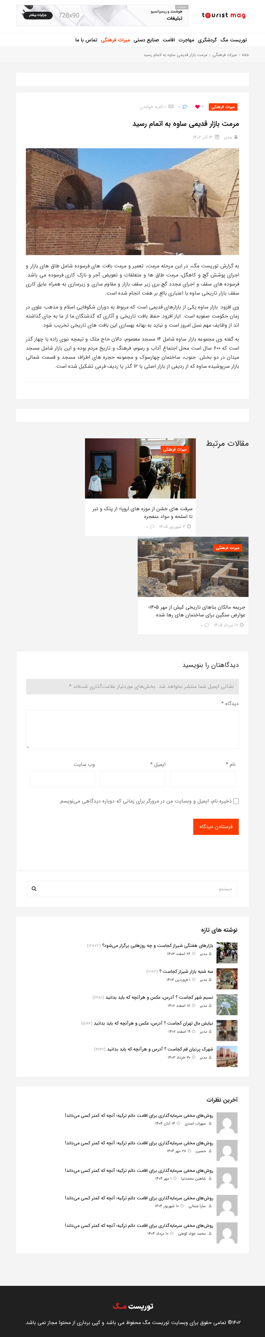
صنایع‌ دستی (146, 40)
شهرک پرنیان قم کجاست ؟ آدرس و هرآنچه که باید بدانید (160, 1049)
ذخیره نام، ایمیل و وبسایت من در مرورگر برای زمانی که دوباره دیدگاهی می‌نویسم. (145, 801)
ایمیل (157, 764)
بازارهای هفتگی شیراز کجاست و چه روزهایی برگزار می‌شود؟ (157, 945)
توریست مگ (233, 40)
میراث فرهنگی (115, 40)
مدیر (228, 137)
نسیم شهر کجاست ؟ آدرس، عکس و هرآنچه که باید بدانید (159, 997)
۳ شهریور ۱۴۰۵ (172, 526)
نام (231, 764)
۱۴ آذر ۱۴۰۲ (203, 137)
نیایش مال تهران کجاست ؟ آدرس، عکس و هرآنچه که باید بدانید (153, 1023)
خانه (245, 54)
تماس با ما (86, 40)
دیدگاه (230, 704)
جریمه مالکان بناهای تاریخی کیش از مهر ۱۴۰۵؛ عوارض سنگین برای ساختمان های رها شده (196, 611)
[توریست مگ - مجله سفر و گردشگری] (223, 16)
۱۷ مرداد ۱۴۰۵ (226, 625)
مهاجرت (186, 40)
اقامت (169, 40)
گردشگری (207, 40)
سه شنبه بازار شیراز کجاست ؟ (186, 971)
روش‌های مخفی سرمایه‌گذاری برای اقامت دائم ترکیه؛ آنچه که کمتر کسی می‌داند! (139, 1115)
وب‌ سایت (84, 764)
